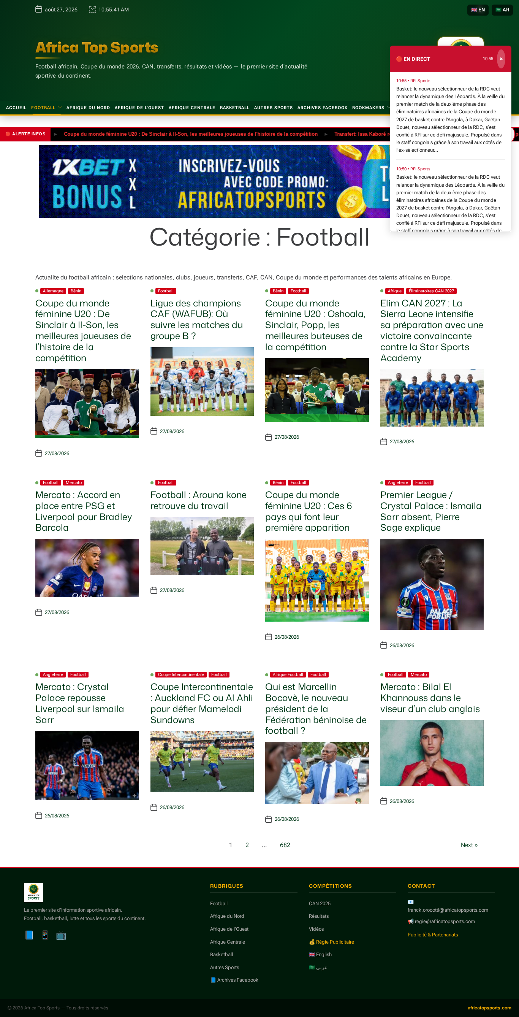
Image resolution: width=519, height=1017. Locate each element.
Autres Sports (273, 107)
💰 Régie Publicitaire (331, 942)
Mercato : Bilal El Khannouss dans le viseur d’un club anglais (430, 697)
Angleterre (398, 482)
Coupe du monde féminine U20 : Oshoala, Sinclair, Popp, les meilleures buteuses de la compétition (315, 325)
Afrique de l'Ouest (229, 929)
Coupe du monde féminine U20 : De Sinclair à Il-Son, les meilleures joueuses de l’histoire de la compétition (83, 330)
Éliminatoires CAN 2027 (431, 291)
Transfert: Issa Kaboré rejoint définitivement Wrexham (378, 133)
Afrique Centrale (192, 107)
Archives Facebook (322, 107)
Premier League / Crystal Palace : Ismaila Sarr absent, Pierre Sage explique (431, 511)
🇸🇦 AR (502, 10)
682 (285, 845)
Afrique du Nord (88, 107)
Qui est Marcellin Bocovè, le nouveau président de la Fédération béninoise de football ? (316, 708)
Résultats (319, 916)
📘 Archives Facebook (234, 980)
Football (43, 107)
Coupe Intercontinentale (181, 674)
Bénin (76, 291)
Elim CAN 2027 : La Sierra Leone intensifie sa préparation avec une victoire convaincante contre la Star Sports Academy (431, 330)
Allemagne (53, 291)
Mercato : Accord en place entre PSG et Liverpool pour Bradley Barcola (83, 511)
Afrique (395, 291)
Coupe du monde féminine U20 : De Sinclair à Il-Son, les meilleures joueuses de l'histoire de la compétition (171, 133)
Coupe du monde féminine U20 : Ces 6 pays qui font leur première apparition (308, 511)
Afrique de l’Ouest (139, 107)
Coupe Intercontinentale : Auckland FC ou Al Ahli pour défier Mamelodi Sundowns (201, 703)
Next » (469, 845)
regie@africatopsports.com (445, 921)
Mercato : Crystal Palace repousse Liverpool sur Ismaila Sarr (79, 703)
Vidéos (316, 929)
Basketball (235, 107)
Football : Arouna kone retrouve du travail (198, 500)
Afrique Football (288, 674)
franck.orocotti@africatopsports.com (448, 910)
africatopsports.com (489, 1008)
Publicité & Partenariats (433, 935)
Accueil (16, 107)
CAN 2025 (320, 903)
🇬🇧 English (320, 954)
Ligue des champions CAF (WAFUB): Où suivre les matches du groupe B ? (196, 319)
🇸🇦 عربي (318, 967)
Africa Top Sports (96, 47)
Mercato (74, 482)
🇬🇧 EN (478, 10)
